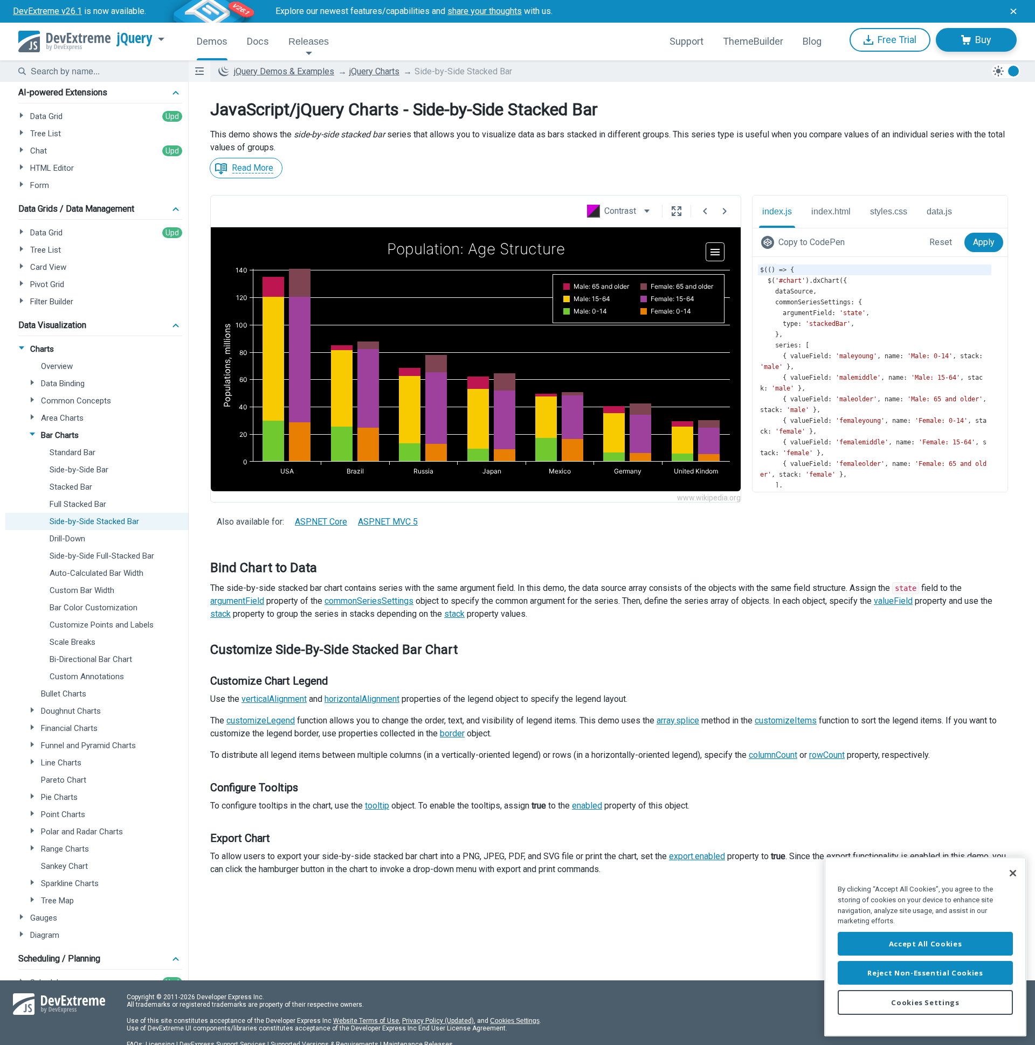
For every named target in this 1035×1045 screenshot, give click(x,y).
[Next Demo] (724, 211)
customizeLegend (260, 720)
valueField (893, 601)
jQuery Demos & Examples (284, 71)
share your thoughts (484, 11)
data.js (939, 211)
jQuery (135, 38)
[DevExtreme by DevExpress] (64, 41)
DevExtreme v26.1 (47, 11)
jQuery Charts (374, 71)
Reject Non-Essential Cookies (925, 973)
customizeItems (786, 720)
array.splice (678, 720)
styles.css (888, 211)
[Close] (1013, 873)
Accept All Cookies (925, 944)
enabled (587, 805)
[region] (925, 946)
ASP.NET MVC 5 (388, 522)
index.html (831, 211)
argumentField (237, 601)
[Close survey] (1013, 11)
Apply (984, 242)
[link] (805, 242)
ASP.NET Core (321, 522)
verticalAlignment (274, 699)
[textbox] (103, 71)
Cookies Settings (515, 1021)
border (452, 733)
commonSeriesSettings (369, 601)
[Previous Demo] (705, 211)
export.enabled (697, 856)
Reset (940, 242)
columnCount (773, 755)
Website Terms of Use (366, 1021)
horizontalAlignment (362, 699)
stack (220, 614)
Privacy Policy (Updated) (438, 1021)
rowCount (827, 755)
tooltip (377, 805)
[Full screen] (676, 211)
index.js (777, 211)
